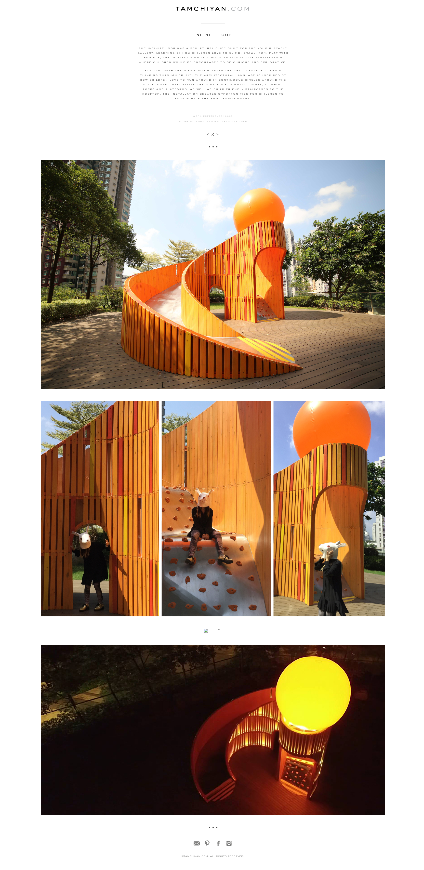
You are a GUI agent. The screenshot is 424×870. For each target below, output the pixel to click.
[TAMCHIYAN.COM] (213, 9)
